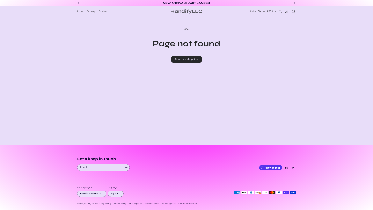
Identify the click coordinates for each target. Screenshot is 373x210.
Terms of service (152, 204)
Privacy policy (135, 204)
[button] (280, 11)
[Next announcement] (295, 3)
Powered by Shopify (102, 204)
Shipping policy (169, 204)
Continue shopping (186, 59)
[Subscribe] (126, 167)
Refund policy (120, 204)
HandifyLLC (89, 204)
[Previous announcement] (78, 3)
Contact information (187, 204)
